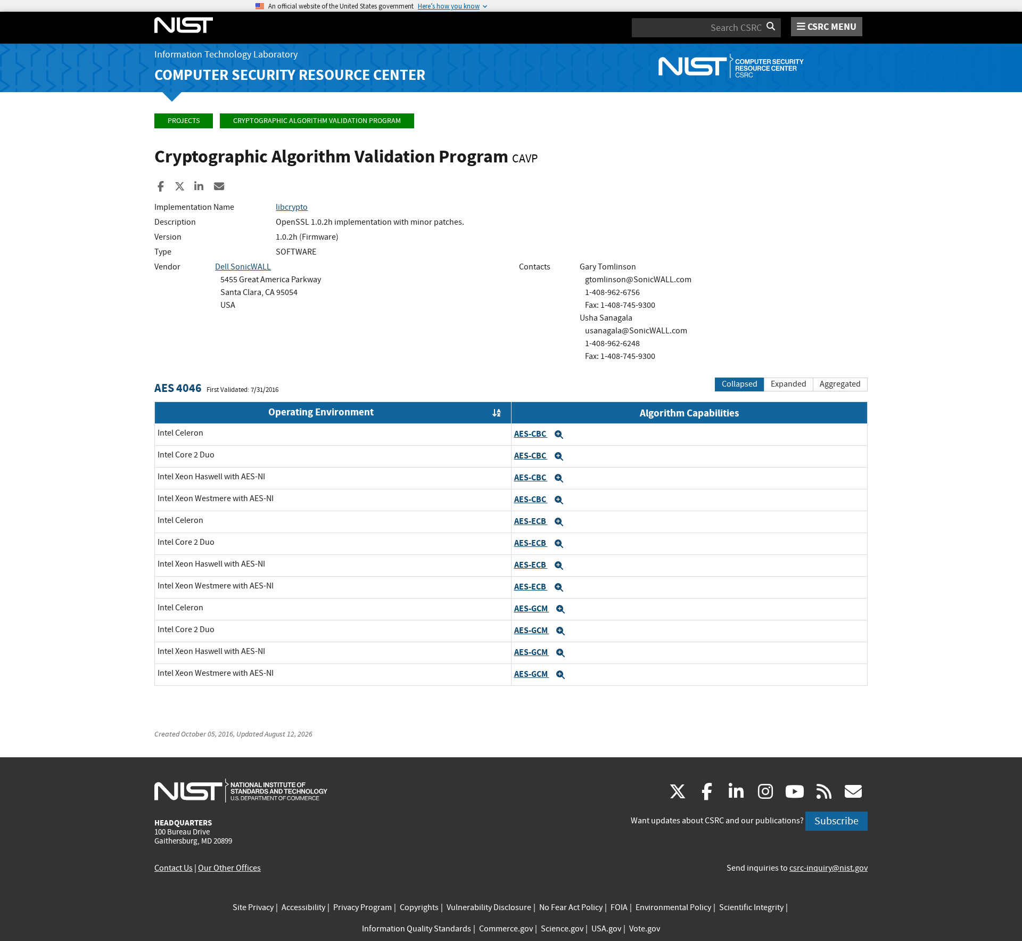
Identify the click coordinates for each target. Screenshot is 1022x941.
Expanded (788, 384)
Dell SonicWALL (243, 266)
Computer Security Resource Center (289, 75)
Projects (184, 121)
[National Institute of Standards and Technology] (240, 790)
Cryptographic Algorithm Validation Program (317, 121)
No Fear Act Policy (571, 907)
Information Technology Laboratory (226, 54)
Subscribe (836, 821)
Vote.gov (644, 928)
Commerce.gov (506, 928)
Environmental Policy (673, 907)
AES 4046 (178, 388)
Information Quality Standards (416, 928)
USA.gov (606, 928)
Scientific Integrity (751, 907)
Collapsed (739, 384)
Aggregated (840, 384)
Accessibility (303, 907)
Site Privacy (253, 907)
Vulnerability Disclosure (489, 907)
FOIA (619, 907)
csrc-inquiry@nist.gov (828, 868)
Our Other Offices (229, 868)
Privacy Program (362, 907)
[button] (559, 435)
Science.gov (562, 928)
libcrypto (292, 207)
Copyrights (419, 907)
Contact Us (173, 868)
